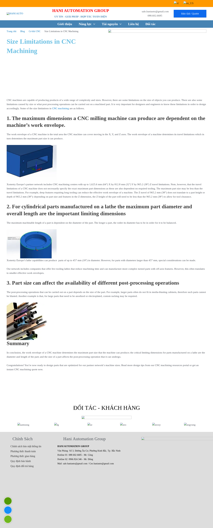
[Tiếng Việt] (176, 3)
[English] (188, 3)
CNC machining (60, 108)
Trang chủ (11, 31)
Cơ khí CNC (34, 31)
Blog (22, 31)
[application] (93, 24)
